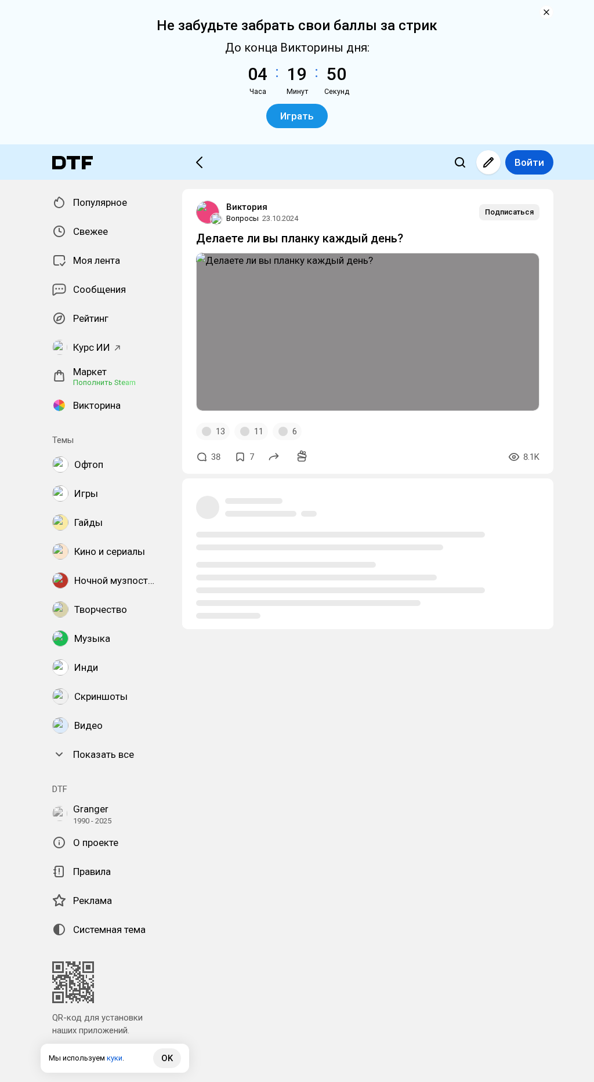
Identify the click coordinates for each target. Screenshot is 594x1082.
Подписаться (509, 212)
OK (167, 1058)
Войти (529, 162)
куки (114, 1058)
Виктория (246, 207)
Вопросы (242, 218)
